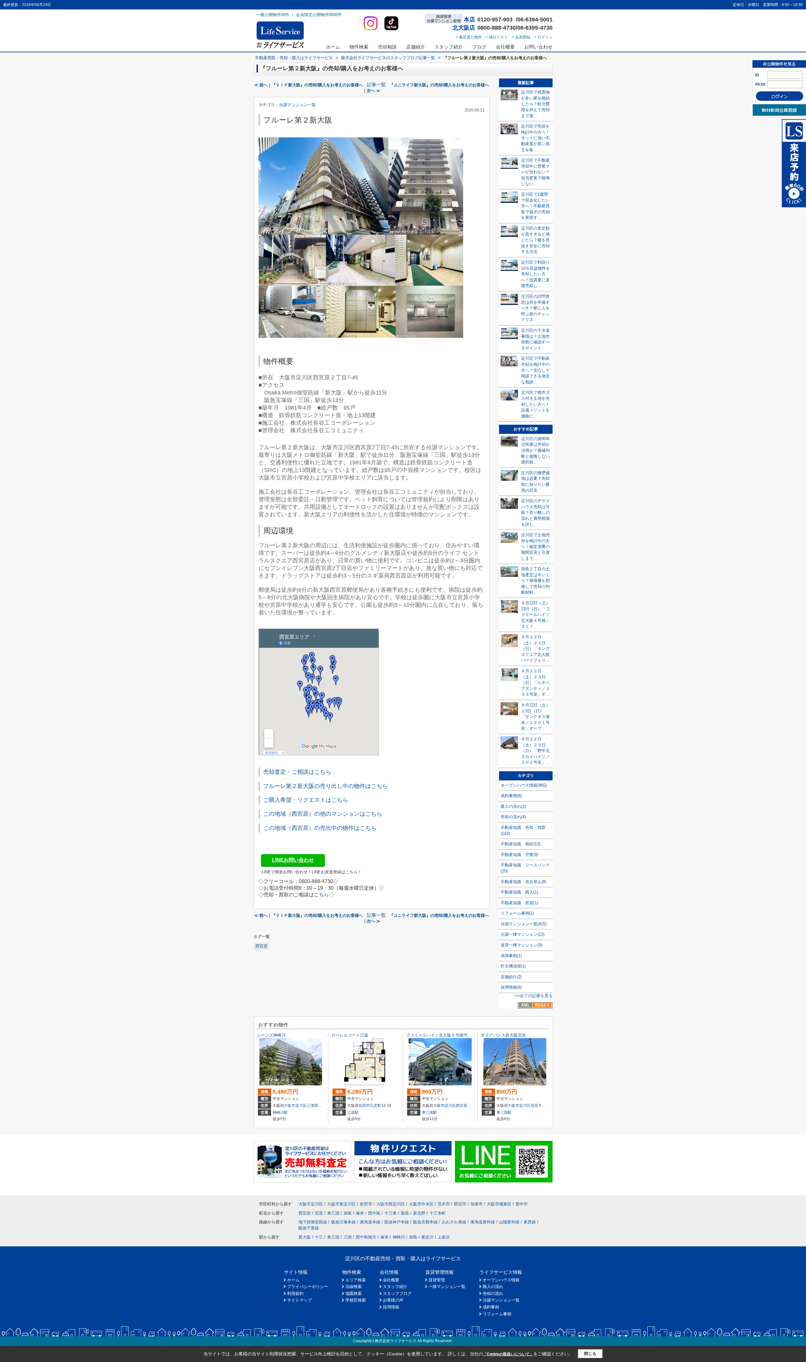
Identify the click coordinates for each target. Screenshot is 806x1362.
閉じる (590, 1353)
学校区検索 (355, 1300)
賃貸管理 (437, 1280)
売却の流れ (493, 1293)
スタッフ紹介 (448, 46)
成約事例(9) (511, 795)
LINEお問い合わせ (293, 860)
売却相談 (387, 46)
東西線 (530, 1222)
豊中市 (521, 1204)
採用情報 (391, 1307)
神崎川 (399, 1237)
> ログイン (543, 37)
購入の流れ (493, 1286)
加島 (347, 1213)
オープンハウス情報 (501, 1280)
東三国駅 (429, 1112)
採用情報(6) (511, 987)
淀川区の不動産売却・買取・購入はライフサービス (403, 1258)
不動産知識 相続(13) (520, 844)
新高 (405, 1213)
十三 (319, 1237)
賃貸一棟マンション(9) (521, 945)
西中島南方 (366, 1237)
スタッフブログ (397, 1293)
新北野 (419, 1213)
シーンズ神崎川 (271, 1035)
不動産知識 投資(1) (519, 902)
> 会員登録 (521, 37)
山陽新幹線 (509, 1222)
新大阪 (304, 1237)
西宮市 (460, 1204)
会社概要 (505, 46)
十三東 (390, 1213)
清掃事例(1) (511, 955)
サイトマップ (299, 1300)
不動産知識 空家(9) (519, 854)
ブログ (479, 46)
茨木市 (444, 1204)
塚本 (360, 1213)
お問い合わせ (538, 46)
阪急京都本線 (425, 1222)
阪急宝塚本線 (343, 1222)
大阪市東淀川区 (341, 1204)
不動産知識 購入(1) (519, 892)
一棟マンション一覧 (447, 1286)
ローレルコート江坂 (350, 1035)
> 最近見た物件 (469, 37)
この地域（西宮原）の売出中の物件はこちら (320, 828)
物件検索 (358, 46)
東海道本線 (370, 1222)
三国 (347, 1237)
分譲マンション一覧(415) (524, 924)
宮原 (534, 1105)
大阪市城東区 (499, 1204)
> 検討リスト (497, 37)
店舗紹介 (415, 46)
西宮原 (261, 946)
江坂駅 (353, 1112)
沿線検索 (353, 1286)
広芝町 (375, 1105)
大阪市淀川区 (295, 1105)
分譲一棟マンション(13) (522, 934)
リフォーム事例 (497, 1314)
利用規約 (295, 1293)
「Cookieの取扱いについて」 (508, 1354)
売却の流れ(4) (513, 816)
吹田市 (364, 1105)
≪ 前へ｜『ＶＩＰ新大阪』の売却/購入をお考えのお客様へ (308, 85)
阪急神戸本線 (396, 1222)
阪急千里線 (308, 1228)
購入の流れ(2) (513, 806)
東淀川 (427, 1237)
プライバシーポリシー (307, 1286)
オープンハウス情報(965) (524, 785)
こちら (321, 894)
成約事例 (491, 1307)
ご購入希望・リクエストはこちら (305, 800)
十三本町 (437, 1213)
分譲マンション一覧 (297, 104)
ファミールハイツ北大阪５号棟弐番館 (441, 1035)
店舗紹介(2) (511, 976)
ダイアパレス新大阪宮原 (503, 1035)
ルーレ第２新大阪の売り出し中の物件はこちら (328, 786)
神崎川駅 (280, 1112)
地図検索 (353, 1293)
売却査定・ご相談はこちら (297, 772)
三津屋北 (314, 1105)
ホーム (333, 46)
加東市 (476, 1204)
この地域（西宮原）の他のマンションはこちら (322, 814)
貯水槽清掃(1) (513, 966)
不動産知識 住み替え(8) (523, 881)
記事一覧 (376, 84)
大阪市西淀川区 (390, 1204)
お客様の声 (393, 1300)
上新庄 (444, 1237)
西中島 (374, 1213)
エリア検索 (355, 1280)
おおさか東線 (454, 1222)
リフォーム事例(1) (517, 913)
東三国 (333, 1213)
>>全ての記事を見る (534, 995)
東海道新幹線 (482, 1222)
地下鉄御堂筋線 (312, 1222)
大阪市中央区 (421, 1204)
